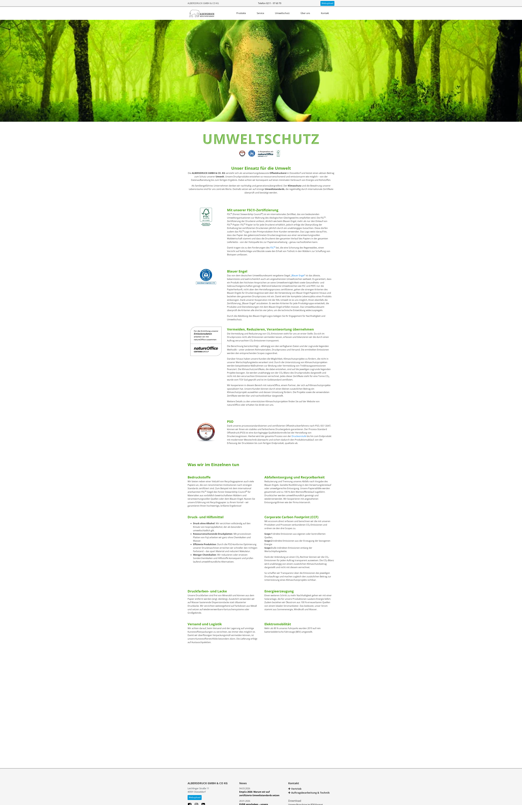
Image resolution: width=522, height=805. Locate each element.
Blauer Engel (298, 275)
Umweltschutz (282, 13)
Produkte (241, 13)
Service (260, 13)
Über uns (305, 13)
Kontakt (325, 13)
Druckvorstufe (299, 436)
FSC (272, 247)
